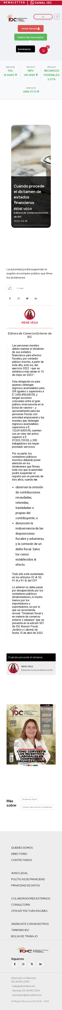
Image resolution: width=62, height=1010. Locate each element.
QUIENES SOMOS (22, 847)
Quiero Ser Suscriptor (31, 37)
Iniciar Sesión (30, 28)
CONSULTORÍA (20, 904)
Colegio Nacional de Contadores (37, 807)
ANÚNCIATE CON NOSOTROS (30, 924)
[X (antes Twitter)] (31, 964)
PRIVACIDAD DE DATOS (25, 885)
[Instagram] (23, 964)
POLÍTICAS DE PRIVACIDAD (28, 879)
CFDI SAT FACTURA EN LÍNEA (29, 911)
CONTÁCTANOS (21, 860)
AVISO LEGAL (19, 873)
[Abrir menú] (56, 16)
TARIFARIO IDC (20, 930)
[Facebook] (14, 964)
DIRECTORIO (19, 854)
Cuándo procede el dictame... (26, 657)
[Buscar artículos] (43, 16)
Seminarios (24, 49)
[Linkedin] (40, 964)
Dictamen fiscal (29, 799)
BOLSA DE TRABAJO (24, 936)
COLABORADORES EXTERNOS (30, 898)
